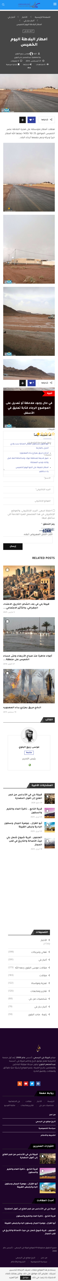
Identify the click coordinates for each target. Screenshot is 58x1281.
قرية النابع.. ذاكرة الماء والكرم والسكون (36, 1216)
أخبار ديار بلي (29, 21)
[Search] (3, 4)
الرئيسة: (50, 1102)
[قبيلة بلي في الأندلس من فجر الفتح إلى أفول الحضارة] (49, 799)
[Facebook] (38, 1083)
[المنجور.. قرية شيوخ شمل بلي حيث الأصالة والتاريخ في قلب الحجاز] (49, 843)
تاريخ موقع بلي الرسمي (46, 1122)
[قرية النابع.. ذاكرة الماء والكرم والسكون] (49, 813)
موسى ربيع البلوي (22, 54)
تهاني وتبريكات (27, 952)
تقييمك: (51, 429)
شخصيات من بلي (27, 999)
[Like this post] (30, 120)
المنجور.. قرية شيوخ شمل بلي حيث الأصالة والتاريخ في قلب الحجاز (24, 841)
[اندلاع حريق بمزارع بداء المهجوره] (29, 686)
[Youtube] (26, 1083)
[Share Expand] (22, 120)
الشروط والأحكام (48, 1135)
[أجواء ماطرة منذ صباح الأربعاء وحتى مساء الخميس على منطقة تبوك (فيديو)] (29, 634)
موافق (26, 1278)
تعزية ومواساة (27, 983)
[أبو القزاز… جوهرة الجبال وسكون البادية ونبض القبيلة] (49, 827)
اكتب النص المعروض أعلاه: (38, 534)
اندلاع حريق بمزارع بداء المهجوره (22, 708)
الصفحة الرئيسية (42, 17)
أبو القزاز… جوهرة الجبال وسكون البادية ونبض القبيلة (30, 1223)
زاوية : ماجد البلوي (27, 1014)
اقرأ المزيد (13, 1278)
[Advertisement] (29, 341)
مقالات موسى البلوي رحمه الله (27, 968)
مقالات (27, 975)
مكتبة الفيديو (9, 1106)
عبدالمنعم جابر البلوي (23, 58)
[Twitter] (32, 1083)
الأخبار (24, 17)
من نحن (52, 1115)
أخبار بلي (11, 17)
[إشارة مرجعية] (7, 569)
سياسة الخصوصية (47, 1128)
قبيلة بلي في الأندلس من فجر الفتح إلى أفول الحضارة (30, 1209)
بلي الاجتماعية (14, 1102)
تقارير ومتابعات (27, 991)
